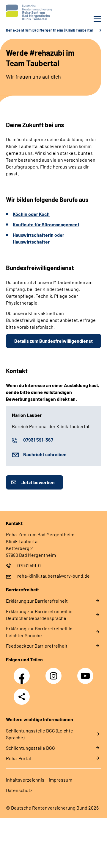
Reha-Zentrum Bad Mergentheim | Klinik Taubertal (49, 30)
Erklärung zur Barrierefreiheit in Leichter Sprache (39, 632)
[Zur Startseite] (28, 12)
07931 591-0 (29, 565)
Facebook (23, 673)
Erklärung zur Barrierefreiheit (37, 601)
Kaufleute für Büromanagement (46, 224)
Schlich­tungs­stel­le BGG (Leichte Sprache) (39, 734)
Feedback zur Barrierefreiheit (36, 646)
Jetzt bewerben (38, 482)
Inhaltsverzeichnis (25, 779)
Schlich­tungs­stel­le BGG (30, 748)
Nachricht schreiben (45, 454)
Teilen (21, 697)
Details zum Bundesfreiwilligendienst (53, 341)
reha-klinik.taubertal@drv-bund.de (53, 576)
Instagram (55, 673)
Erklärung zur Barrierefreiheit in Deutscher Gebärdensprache (39, 614)
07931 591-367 (38, 439)
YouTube (86, 673)
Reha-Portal (18, 758)
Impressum (60, 779)
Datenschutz (19, 790)
